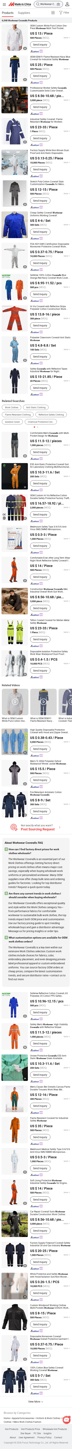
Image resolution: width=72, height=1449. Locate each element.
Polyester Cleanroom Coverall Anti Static (50, 338)
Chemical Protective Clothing (42, 421)
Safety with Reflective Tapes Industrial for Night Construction (48, 370)
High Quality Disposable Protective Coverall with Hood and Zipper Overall (49, 731)
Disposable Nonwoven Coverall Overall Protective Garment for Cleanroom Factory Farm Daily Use (50, 1338)
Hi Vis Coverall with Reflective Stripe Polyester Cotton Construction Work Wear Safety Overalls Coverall (49, 307)
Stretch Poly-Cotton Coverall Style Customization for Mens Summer (47, 183)
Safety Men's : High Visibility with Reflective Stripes (49, 1026)
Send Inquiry (40, 44)
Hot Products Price (30, 1429)
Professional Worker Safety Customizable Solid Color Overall (48, 89)
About (13, 1437)
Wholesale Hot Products (55, 1429)
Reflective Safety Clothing (51, 414)
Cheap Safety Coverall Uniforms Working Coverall (46, 214)
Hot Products (11, 1429)
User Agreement (27, 1437)
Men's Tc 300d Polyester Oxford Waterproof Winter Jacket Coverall (48, 762)
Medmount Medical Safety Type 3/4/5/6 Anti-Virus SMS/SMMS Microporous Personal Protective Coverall (50, 1150)
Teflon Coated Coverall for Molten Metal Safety (49, 621)
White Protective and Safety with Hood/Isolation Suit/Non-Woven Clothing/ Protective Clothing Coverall (49, 1275)
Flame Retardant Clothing (18, 414)
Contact (58, 1437)
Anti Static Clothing (36, 407)
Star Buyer (25, 1433)
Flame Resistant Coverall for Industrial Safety (49, 1119)
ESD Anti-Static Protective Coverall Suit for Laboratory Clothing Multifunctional (49, 465)
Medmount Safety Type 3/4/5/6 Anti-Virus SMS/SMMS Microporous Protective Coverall (48, 528)
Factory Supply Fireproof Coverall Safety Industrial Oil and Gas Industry (50, 1244)
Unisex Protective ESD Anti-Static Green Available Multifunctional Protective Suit (48, 1057)
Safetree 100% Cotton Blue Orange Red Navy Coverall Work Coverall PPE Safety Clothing (50, 276)
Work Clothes (11, 407)
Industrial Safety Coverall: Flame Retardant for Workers (46, 120)
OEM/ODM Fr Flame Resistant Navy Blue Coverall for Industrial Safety (50, 58)
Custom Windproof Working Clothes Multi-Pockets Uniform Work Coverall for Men (49, 1306)
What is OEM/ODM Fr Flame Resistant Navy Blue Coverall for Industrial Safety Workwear (43, 719)
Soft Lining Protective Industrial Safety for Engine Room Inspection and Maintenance (48, 1182)
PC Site (37, 1433)
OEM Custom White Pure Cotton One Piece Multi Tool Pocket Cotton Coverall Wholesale (48, 27)
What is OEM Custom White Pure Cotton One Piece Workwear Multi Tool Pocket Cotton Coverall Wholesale (15, 719)
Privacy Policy (44, 1437)
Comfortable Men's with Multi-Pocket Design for (49, 434)
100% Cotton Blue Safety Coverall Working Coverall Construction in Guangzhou (48, 1369)
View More (34, 1401)
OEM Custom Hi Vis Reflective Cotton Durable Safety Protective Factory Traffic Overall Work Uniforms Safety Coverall (50, 497)
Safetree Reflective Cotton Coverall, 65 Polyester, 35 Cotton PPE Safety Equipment (49, 994)
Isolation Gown (12, 421)
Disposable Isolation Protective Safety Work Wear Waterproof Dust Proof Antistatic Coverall (49, 653)
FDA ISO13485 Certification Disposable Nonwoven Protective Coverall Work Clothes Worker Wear (49, 245)
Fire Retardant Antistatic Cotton (46, 793)
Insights (48, 1433)
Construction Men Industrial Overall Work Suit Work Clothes (49, 590)
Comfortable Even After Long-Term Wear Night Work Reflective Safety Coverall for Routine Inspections (50, 559)
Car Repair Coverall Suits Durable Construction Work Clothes (47, 1213)
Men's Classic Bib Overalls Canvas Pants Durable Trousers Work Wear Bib (50, 1088)
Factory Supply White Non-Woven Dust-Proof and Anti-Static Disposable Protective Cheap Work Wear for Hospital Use (49, 151)
